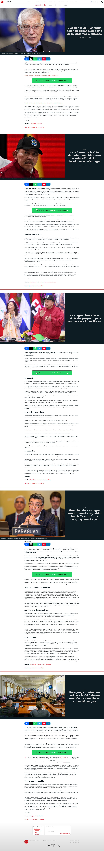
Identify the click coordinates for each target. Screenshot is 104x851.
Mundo (84, 24)
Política (84, 507)
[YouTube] (78, 842)
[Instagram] (76, 842)
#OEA (41, 282)
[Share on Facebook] (26, 58)
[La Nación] (6, 2)
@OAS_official (63, 757)
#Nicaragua (39, 123)
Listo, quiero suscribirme (65, 833)
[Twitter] (73, 842)
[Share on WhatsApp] (35, 58)
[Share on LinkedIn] (48, 58)
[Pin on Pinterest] (44, 58)
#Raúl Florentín (33, 664)
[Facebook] (71, 842)
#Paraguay (39, 664)
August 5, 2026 (66, 761)
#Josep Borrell (33, 123)
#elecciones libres (47, 479)
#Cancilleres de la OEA (34, 282)
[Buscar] (102, 2)
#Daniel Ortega (52, 282)
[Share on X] (31, 58)
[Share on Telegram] (39, 58)
